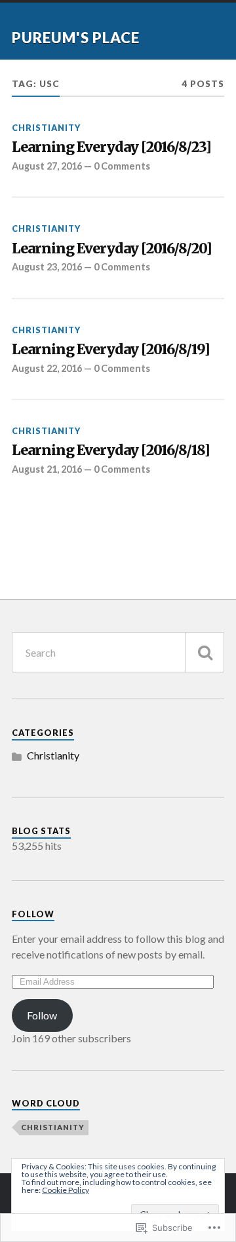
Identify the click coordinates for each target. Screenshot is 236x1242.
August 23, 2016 (47, 266)
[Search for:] (118, 652)
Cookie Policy (65, 1190)
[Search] (204, 652)
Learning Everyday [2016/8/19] (111, 349)
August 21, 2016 (47, 469)
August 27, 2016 (47, 166)
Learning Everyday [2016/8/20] (112, 248)
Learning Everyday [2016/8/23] (111, 147)
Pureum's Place (76, 37)
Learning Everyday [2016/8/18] (111, 450)
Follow (33, 914)
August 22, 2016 (47, 368)
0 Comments (122, 166)
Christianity (46, 127)
